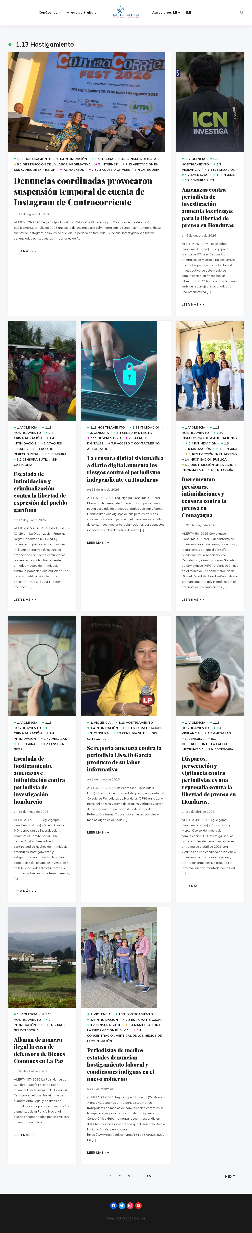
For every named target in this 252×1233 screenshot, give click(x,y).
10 (148, 1176)
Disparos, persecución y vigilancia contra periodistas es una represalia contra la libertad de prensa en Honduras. (209, 780)
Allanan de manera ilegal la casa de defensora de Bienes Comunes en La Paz (39, 1050)
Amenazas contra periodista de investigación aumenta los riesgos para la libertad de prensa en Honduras (208, 207)
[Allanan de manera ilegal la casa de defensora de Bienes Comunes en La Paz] (42, 957)
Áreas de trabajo (82, 12)
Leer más (22, 250)
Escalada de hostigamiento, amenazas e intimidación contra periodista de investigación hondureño (39, 780)
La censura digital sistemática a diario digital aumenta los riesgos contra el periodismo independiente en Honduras (125, 468)
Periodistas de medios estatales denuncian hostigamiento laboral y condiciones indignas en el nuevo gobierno (120, 1064)
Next (234, 1176)
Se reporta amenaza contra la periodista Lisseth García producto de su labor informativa (124, 758)
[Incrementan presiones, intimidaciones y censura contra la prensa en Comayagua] (210, 371)
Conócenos (48, 12)
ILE (188, 12)
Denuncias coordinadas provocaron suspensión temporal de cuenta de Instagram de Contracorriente (83, 191)
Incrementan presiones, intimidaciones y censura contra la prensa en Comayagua (204, 497)
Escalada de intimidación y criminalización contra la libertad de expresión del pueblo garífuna (40, 491)
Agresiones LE (164, 12)
